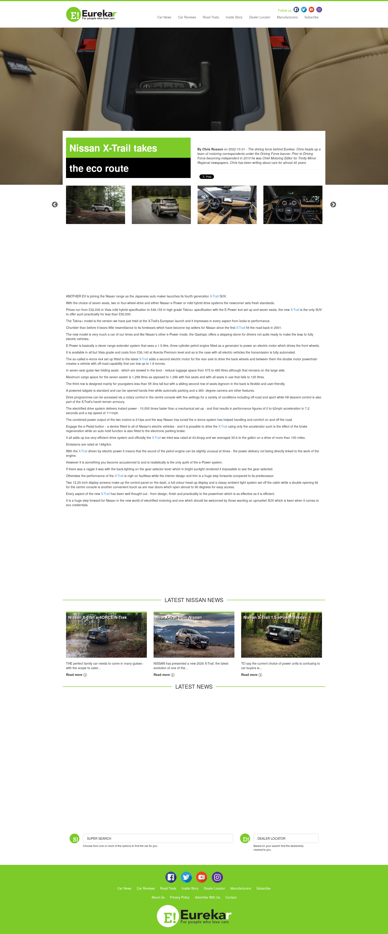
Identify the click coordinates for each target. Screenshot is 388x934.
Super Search (99, 838)
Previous (54, 204)
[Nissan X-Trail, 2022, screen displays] (292, 205)
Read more (74, 674)
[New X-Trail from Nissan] (194, 635)
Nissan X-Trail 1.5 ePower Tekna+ (275, 617)
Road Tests (211, 17)
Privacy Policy (180, 897)
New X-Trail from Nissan (179, 617)
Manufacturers (287, 17)
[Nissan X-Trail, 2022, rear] (161, 205)
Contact (230, 897)
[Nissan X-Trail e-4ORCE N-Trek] (106, 635)
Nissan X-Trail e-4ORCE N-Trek (97, 617)
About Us (158, 897)
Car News (164, 17)
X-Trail (214, 296)
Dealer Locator (259, 17)
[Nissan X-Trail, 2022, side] (95, 205)
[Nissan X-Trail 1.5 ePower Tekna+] (281, 635)
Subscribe (311, 17)
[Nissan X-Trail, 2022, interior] (227, 205)
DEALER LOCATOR (271, 838)
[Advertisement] (194, 262)
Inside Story (234, 17)
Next (333, 204)
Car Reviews (187, 17)
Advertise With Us (207, 897)
